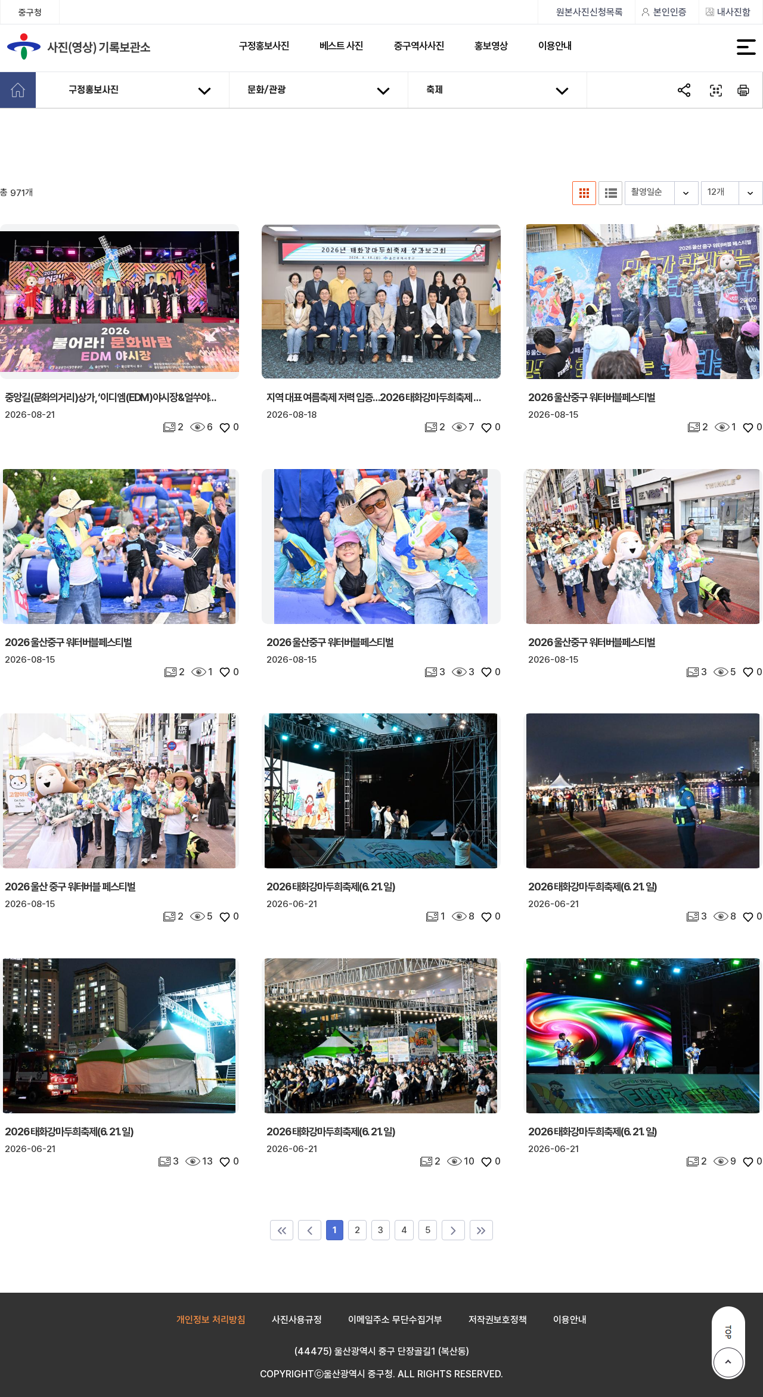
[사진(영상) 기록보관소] (86, 48)
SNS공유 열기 (685, 90)
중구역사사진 (419, 46)
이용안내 (555, 46)
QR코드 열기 (714, 90)
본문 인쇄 (744, 90)
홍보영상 (491, 46)
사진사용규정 (297, 1319)
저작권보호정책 (498, 1319)
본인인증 (670, 12)
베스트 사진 (341, 46)
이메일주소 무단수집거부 (395, 1319)
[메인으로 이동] (18, 90)
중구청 (30, 12)
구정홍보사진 (264, 46)
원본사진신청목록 (589, 12)
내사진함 (733, 12)
